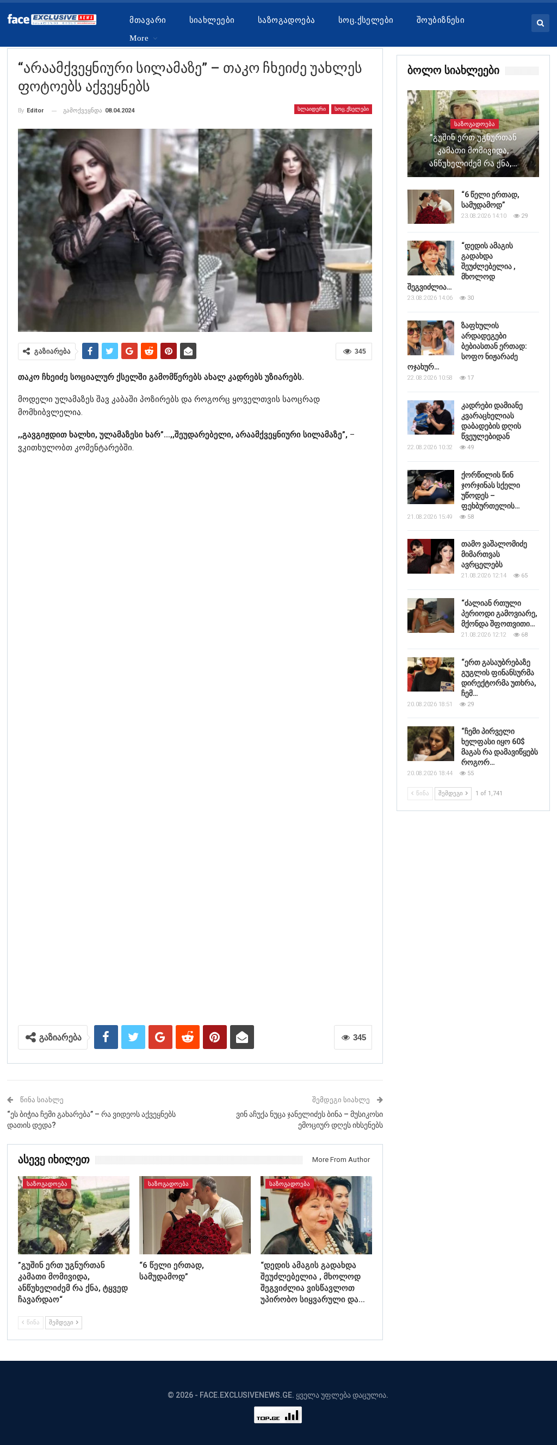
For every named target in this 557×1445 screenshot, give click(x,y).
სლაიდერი (312, 109)
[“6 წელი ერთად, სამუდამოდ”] (195, 1215)
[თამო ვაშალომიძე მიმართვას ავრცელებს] (430, 556)
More (138, 38)
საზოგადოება (286, 20)
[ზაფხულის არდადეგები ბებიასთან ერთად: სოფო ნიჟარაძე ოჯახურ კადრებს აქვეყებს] (430, 338)
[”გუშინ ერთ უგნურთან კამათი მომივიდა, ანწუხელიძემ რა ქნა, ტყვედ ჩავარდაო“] (73, 1215)
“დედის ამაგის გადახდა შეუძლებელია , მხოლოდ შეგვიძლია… (461, 266)
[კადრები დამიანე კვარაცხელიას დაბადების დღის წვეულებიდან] (430, 417)
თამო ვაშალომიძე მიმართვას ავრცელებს (494, 554)
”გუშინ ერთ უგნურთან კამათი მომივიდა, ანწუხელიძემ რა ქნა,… (473, 150)
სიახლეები (212, 20)
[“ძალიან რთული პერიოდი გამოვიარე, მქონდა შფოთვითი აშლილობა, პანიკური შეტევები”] (430, 615)
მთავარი (147, 20)
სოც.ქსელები (366, 20)
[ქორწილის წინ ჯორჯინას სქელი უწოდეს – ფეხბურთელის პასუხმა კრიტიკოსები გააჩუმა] (430, 487)
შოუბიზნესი (441, 20)
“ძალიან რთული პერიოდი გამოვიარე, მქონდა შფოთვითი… (499, 613)
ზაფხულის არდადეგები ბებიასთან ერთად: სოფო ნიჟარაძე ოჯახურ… (467, 346)
